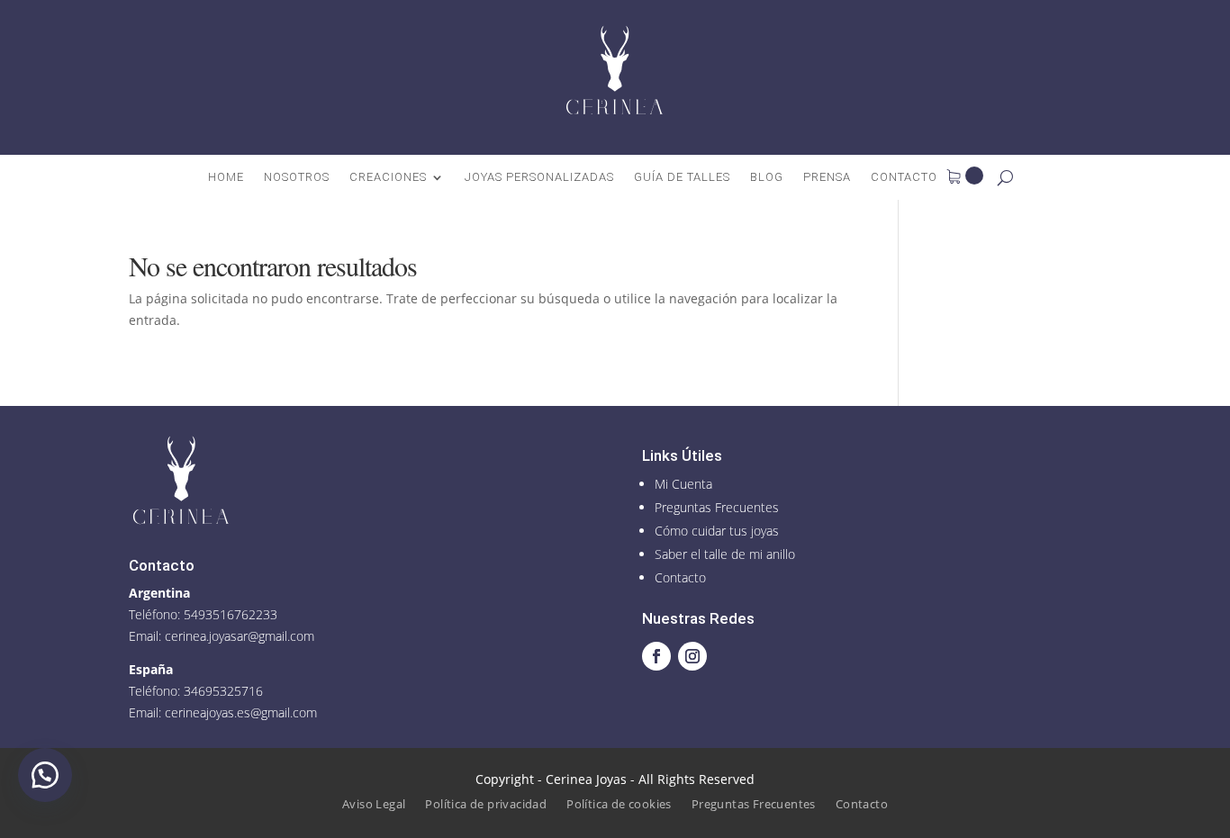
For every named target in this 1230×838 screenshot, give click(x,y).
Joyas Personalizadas (539, 177)
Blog (766, 177)
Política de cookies (619, 804)
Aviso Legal (373, 804)
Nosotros (297, 177)
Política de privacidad (486, 804)
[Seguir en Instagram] (692, 656)
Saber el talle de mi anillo (725, 554)
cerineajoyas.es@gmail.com (241, 712)
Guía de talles (682, 177)
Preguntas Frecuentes (717, 507)
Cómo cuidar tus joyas (717, 530)
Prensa (827, 177)
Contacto (904, 177)
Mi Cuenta (683, 483)
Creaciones (388, 177)
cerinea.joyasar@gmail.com (239, 635)
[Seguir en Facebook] (656, 656)
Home (226, 177)
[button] (45, 775)
